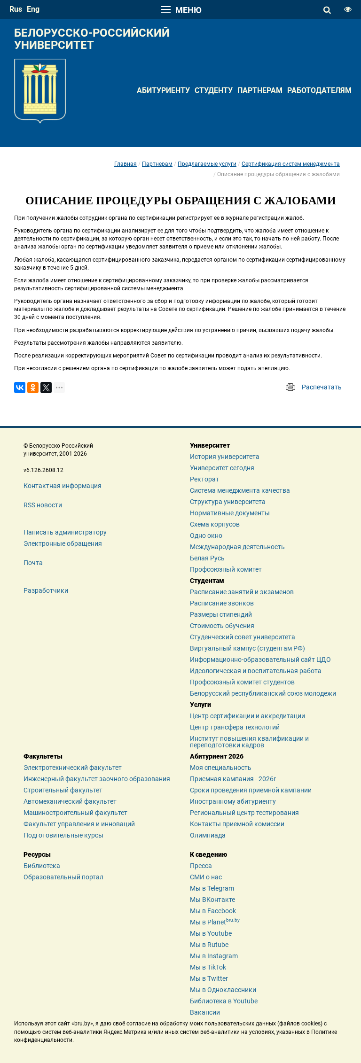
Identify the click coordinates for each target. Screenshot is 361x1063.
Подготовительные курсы (63, 835)
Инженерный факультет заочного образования (97, 779)
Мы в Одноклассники (223, 989)
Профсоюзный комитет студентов (242, 682)
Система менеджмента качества (240, 490)
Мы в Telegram (212, 888)
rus (15, 9)
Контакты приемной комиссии (237, 824)
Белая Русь (207, 558)
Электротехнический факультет (73, 767)
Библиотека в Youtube (224, 1001)
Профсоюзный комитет (226, 569)
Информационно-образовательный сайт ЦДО (260, 659)
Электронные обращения (63, 543)
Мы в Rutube (209, 944)
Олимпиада (208, 835)
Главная (125, 164)
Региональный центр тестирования (244, 812)
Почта (33, 562)
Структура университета (228, 501)
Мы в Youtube (211, 933)
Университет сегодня (222, 468)
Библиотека (42, 865)
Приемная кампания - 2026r (233, 779)
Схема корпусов (215, 524)
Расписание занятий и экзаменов (242, 592)
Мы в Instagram (214, 956)
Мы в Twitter (209, 978)
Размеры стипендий (221, 614)
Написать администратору (65, 532)
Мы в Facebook (213, 911)
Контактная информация (63, 485)
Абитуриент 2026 (216, 756)
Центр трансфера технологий (235, 727)
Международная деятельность (237, 546)
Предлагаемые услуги (207, 164)
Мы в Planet (215, 922)
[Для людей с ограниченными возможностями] (348, 9)
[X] (46, 387)
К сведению (208, 854)
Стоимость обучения (222, 625)
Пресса (201, 865)
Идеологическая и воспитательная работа (256, 670)
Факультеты (43, 756)
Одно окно (206, 535)
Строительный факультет (63, 790)
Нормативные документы (230, 513)
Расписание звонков (222, 603)
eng (33, 9)
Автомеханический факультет (70, 801)
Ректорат (204, 479)
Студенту (214, 90)
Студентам (207, 580)
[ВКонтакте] (19, 387)
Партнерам (260, 90)
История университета (224, 456)
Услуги (200, 704)
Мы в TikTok (208, 967)
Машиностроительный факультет (75, 812)
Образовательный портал (63, 877)
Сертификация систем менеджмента (291, 164)
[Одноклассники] (33, 387)
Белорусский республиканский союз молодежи (263, 693)
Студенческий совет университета (242, 637)
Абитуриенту (163, 90)
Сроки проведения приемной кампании (251, 790)
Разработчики (46, 590)
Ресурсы (37, 854)
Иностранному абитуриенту (233, 801)
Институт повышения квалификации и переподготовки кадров (249, 741)
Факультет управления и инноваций (79, 824)
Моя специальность (220, 767)
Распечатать (322, 387)
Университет (210, 445)
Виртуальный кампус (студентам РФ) (247, 648)
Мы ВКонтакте (212, 899)
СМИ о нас (206, 877)
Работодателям (319, 90)
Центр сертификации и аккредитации (247, 716)
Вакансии (205, 1012)
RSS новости (43, 505)
